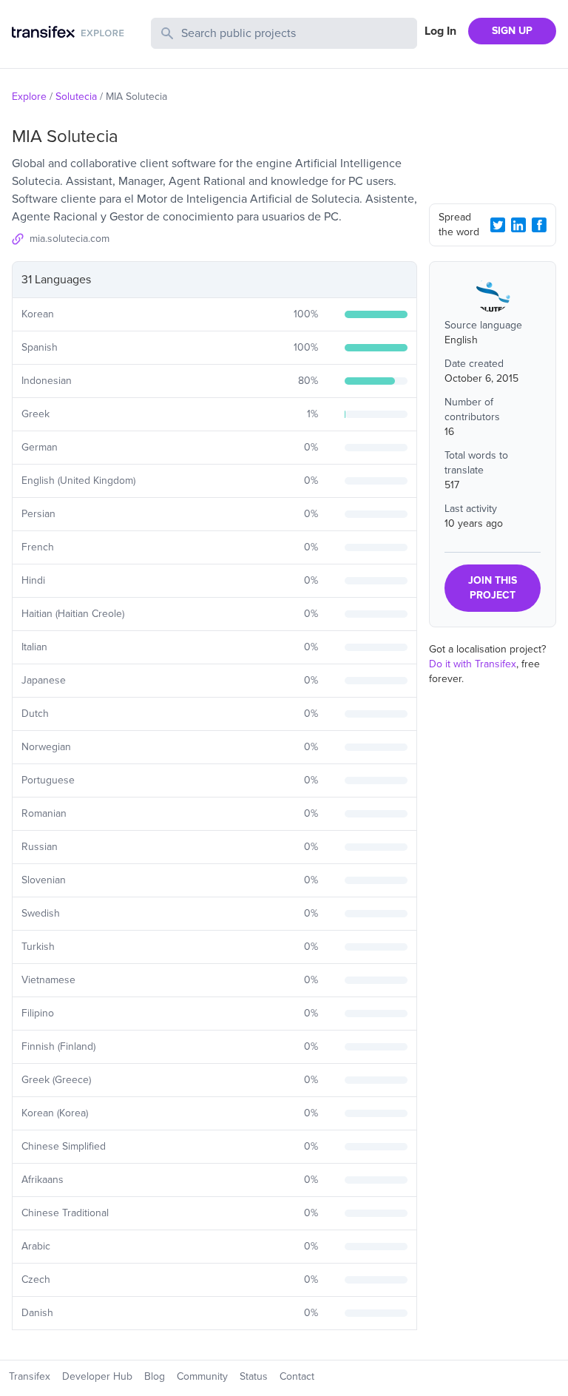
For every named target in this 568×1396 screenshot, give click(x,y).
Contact (297, 1376)
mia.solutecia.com (69, 238)
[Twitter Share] (497, 225)
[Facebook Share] (539, 225)
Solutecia (76, 96)
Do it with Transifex (472, 664)
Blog (154, 1376)
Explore (29, 96)
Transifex (29, 1376)
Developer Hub (97, 1376)
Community (202, 1376)
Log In (440, 31)
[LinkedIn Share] (518, 225)
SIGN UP (512, 30)
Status (254, 1376)
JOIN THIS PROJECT (492, 587)
